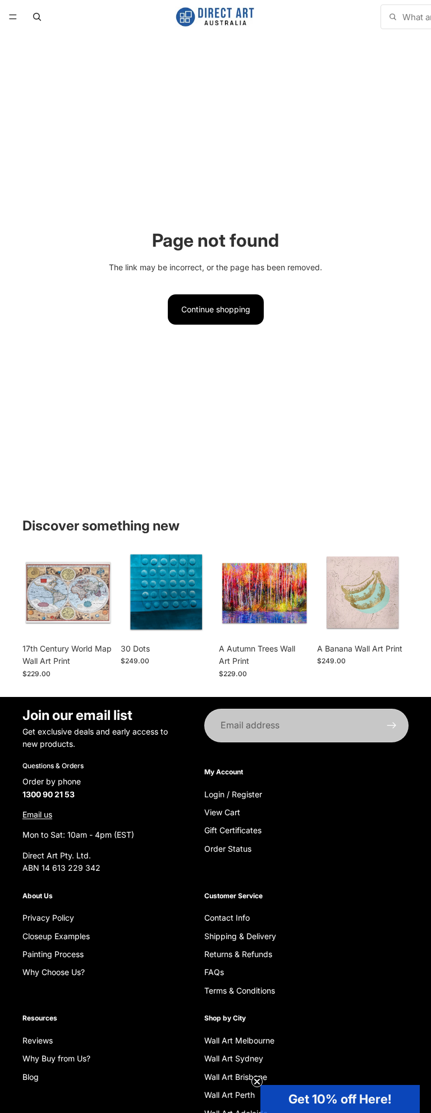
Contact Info (227, 917)
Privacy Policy (48, 917)
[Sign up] (392, 725)
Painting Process (53, 954)
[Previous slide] (34, 592)
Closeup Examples (56, 935)
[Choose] (96, 621)
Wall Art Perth (229, 1095)
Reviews (37, 1040)
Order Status (227, 848)
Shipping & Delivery (240, 935)
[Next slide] (101, 592)
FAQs (214, 972)
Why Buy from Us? (56, 1058)
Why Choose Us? (53, 972)
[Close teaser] (257, 1081)
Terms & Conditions (239, 990)
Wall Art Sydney (233, 1058)
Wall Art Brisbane (235, 1076)
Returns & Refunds (238, 954)
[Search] (37, 16)
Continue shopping (215, 309)
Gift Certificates (233, 830)
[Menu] (13, 17)
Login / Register (233, 793)
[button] (340, 1099)
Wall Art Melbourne (239, 1040)
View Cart (222, 811)
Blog (30, 1076)
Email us (37, 814)
